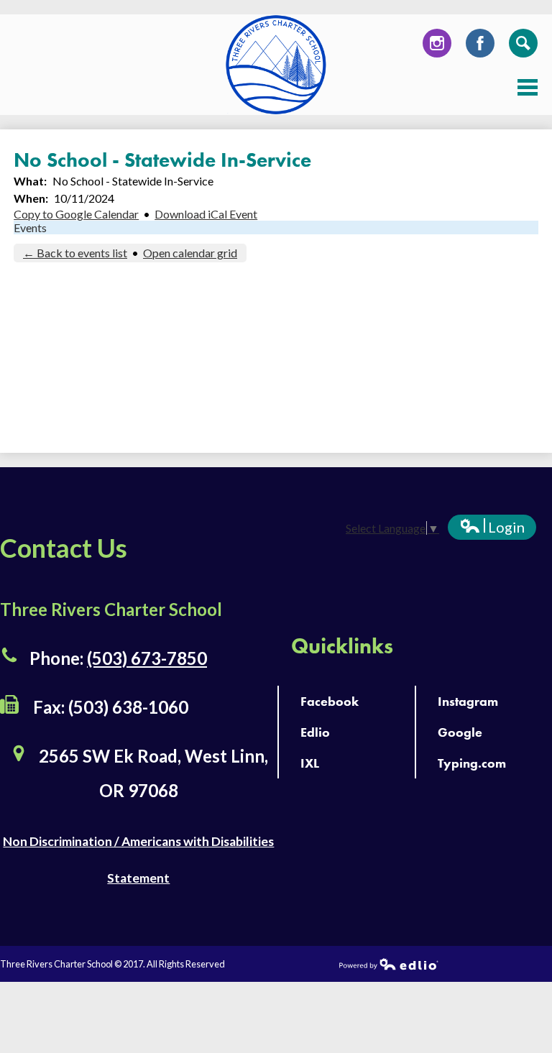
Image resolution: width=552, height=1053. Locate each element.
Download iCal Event (206, 214)
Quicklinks (342, 646)
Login (492, 529)
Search (523, 43)
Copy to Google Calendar (76, 214)
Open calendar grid (190, 252)
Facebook (480, 43)
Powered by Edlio (389, 964)
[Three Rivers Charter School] (276, 64)
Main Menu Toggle (528, 87)
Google (460, 732)
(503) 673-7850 (147, 658)
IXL (309, 763)
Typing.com (472, 763)
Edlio (315, 732)
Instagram (437, 43)
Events (30, 227)
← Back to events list (75, 252)
